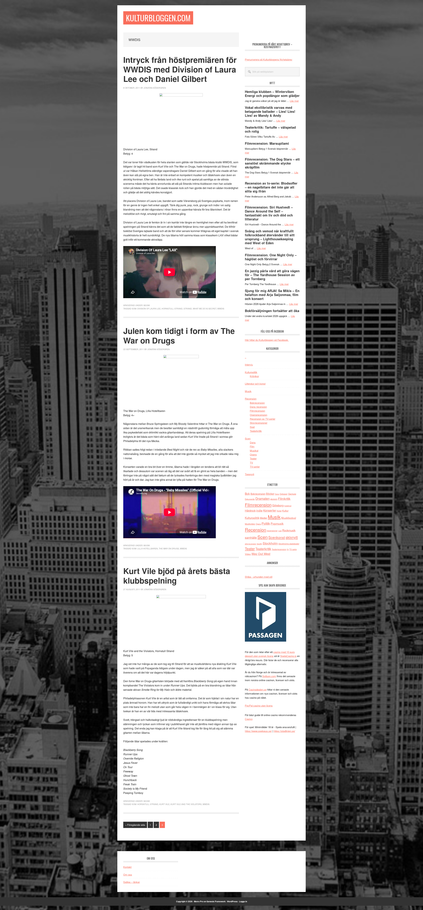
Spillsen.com (269, 676)
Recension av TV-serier (262, 419)
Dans (253, 442)
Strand (188, 308)
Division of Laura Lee (149, 308)
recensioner (272, 530)
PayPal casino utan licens (259, 705)
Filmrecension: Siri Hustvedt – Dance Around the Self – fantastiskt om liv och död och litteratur (269, 213)
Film (252, 446)
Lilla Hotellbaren (147, 548)
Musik (147, 305)
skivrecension (250, 543)
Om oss (127, 874)
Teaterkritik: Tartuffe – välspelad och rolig (270, 129)
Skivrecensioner (258, 422)
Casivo (248, 719)
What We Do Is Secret (204, 308)
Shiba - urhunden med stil (258, 576)
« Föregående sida (135, 825)
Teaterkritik (256, 431)
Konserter (269, 510)
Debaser (284, 493)
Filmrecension (257, 410)
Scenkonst (276, 537)
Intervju (249, 364)
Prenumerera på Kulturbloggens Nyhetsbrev (268, 59)
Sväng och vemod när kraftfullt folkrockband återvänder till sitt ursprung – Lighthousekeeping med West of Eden (270, 237)
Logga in (243, 901)
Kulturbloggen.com (158, 18)
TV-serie (293, 549)
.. (245, 357)
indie (259, 510)
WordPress (232, 901)
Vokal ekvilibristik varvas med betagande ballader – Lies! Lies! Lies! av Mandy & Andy (270, 111)
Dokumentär (250, 499)
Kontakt (127, 867)
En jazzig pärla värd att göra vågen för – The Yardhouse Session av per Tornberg (272, 274)
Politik (266, 523)
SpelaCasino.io (288, 656)
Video (248, 554)
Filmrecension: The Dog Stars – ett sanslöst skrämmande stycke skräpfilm (272, 163)
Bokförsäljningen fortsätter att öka (272, 310)
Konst (279, 510)
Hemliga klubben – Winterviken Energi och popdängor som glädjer (272, 93)
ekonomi (273, 499)
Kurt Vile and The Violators (186, 804)
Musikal (254, 450)
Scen (247, 438)
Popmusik (277, 523)
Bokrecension (257, 402)
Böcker (270, 494)
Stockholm (270, 543)
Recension (250, 398)
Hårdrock (250, 510)
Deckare (292, 493)
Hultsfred (287, 506)
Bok (247, 493)
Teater (253, 458)
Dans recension (258, 406)
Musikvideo (250, 523)
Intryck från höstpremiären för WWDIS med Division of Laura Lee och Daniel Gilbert (180, 69)
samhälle (251, 537)
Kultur (285, 510)
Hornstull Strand (172, 308)
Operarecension (258, 415)
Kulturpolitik (251, 372)
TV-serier (255, 466)
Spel (252, 427)
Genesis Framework (216, 901)
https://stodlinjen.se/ (284, 731)
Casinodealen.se (258, 689)
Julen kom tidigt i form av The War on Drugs (179, 335)
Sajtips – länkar (131, 882)
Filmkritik (284, 498)
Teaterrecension (279, 549)
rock (280, 530)
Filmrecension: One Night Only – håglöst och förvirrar (271, 257)
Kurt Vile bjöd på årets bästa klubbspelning (176, 575)
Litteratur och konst (255, 383)
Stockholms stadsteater (288, 543)
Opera (253, 454)
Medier (263, 518)
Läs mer (294, 101)
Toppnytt (249, 474)
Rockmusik (288, 530)
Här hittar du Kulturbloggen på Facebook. (267, 340)
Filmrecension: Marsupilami (267, 143)
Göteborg (278, 505)
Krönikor (254, 376)
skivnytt (292, 537)
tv (288, 549)
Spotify (259, 543)
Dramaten (262, 498)
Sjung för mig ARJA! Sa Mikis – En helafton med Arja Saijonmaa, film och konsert (272, 294)
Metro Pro (198, 901)
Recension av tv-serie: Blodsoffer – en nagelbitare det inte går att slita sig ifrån (271, 187)
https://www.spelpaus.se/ (258, 731)
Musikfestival (288, 518)
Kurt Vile (164, 804)
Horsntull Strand (147, 804)
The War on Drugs (169, 548)
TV (251, 462)
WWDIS (220, 308)
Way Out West (260, 554)
